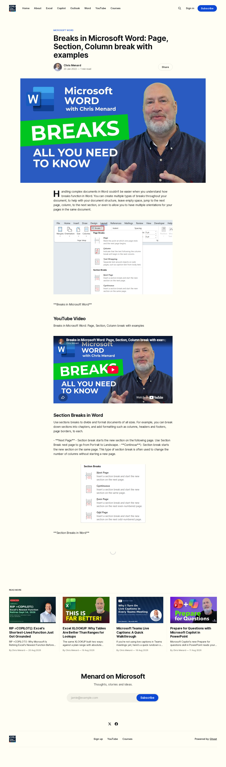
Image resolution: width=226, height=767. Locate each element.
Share (165, 67)
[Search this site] (179, 8)
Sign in (190, 8)
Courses (115, 8)
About (37, 8)
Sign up (98, 738)
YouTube (100, 8)
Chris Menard (72, 65)
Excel (49, 8)
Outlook (75, 8)
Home (25, 8)
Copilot (61, 8)
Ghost (213, 738)
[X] (109, 724)
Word (87, 8)
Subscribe (207, 8)
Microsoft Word (63, 30)
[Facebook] (116, 724)
